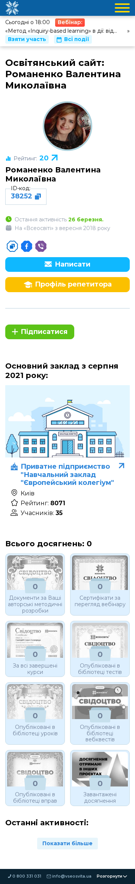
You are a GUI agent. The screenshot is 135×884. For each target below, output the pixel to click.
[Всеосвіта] (12, 8)
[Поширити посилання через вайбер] (40, 246)
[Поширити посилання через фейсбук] (26, 246)
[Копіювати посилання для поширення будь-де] (12, 246)
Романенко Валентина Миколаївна (52, 174)
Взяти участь (27, 39)
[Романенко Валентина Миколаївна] (67, 126)
